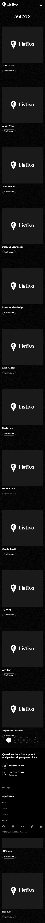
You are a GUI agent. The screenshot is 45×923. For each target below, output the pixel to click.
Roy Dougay (7, 428)
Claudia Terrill (9, 549)
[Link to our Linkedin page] (41, 826)
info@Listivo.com (16, 766)
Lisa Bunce (7, 912)
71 (35, 740)
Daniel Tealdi (8, 489)
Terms (4, 809)
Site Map (5, 814)
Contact (5, 820)
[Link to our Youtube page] (22, 826)
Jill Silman (7, 851)
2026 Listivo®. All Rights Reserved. (14, 832)
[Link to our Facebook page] (3, 826)
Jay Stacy (6, 610)
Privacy (4, 803)
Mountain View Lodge (12, 247)
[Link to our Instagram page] (13, 826)
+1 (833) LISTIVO (16, 774)
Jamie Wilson (8, 66)
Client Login (6, 788)
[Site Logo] (10, 4)
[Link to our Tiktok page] (32, 826)
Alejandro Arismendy (12, 731)
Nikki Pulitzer (8, 368)
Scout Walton (8, 187)
